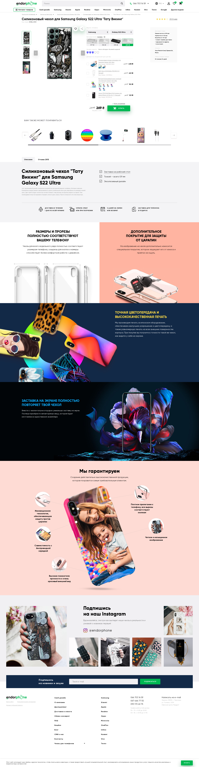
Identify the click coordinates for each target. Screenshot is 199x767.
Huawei (137, 10)
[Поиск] (122, 3)
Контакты (58, 739)
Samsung (57, 10)
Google (164, 10)
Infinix (128, 10)
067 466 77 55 (137, 701)
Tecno (154, 10)
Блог (56, 730)
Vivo (146, 10)
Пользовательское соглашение (26, 702)
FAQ (56, 721)
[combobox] (98, 32)
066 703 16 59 (139, 3)
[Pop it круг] (87, 135)
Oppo (96, 10)
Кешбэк (57, 725)
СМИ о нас (59, 734)
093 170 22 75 (137, 704)
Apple (77, 10)
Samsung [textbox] (92, 32)
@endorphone (100, 630)
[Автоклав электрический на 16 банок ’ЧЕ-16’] (51, 135)
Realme (87, 10)
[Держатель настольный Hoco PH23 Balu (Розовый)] (124, 135)
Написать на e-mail (171, 697)
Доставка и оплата (63, 712)
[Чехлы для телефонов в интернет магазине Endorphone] (26, 3)
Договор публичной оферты (14, 705)
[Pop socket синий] (106, 135)
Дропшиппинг (60, 707)
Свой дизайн (44, 10)
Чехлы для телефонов (64, 743)
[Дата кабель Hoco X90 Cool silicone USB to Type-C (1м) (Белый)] (157, 135)
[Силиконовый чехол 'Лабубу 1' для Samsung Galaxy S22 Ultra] (141, 135)
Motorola (107, 10)
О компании (59, 702)
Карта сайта (9, 702)
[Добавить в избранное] (75, 28)
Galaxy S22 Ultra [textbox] (118, 32)
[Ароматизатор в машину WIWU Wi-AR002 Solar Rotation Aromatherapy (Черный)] (68, 135)
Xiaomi (68, 10)
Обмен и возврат (62, 716)
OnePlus (118, 10)
